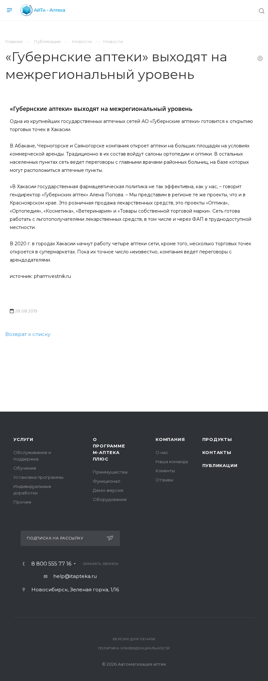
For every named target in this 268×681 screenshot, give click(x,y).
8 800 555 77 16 (51, 564)
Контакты (216, 452)
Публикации (220, 465)
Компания (170, 439)
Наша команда (172, 461)
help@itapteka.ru (75, 576)
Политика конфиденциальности (134, 648)
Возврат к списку (27, 334)
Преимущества (110, 472)
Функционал (106, 481)
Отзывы (164, 479)
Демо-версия (108, 490)
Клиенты (165, 470)
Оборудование (110, 499)
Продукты (217, 439)
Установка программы (38, 477)
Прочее (22, 502)
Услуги (23, 439)
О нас (162, 452)
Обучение (24, 468)
